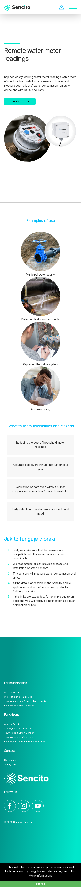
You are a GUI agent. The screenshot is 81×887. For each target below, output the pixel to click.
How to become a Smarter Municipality (25, 701)
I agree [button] (40, 883)
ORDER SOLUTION (20, 101)
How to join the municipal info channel (25, 741)
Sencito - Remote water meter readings (20, 4)
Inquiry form (10, 764)
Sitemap (28, 822)
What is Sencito (12, 692)
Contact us (10, 760)
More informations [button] (40, 875)
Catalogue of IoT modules (18, 696)
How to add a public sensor (19, 737)
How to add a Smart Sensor (19, 705)
